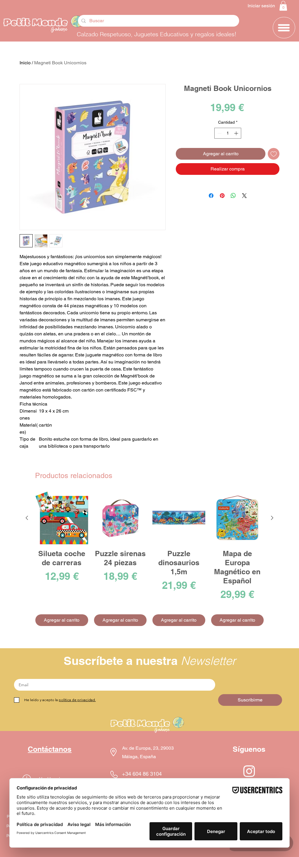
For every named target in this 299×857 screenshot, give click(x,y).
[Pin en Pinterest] (222, 195)
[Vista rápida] (61, 518)
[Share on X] (244, 195)
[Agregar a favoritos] (273, 154)
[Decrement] (218, 133)
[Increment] (236, 133)
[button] (283, 6)
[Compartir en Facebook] (211, 195)
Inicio (25, 62)
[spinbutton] (227, 133)
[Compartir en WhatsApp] (233, 195)
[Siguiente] (272, 517)
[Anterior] (26, 517)
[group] (149, 558)
